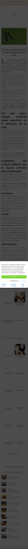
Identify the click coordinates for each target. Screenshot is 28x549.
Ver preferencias (14, 280)
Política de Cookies (4, 285)
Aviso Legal (22, 285)
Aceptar (14, 276)
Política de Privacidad (13, 285)
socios (13, 267)
